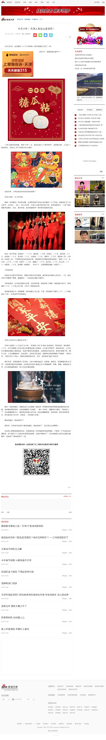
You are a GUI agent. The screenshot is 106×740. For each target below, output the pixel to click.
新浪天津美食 (88, 686)
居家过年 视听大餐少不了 (14, 606)
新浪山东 (65, 713)
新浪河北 (65, 710)
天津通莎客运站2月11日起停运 (88, 145)
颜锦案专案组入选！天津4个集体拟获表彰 (22, 526)
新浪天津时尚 (62, 689)
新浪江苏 (86, 710)
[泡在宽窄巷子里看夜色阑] (82, 195)
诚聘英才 (61, 723)
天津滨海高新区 (72, 695)
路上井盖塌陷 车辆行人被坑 (15, 629)
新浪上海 (65, 707)
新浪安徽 (79, 710)
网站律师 (69, 723)
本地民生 (35, 19)
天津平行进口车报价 (86, 97)
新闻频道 (27, 19)
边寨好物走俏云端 (80, 65)
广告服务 (37, 723)
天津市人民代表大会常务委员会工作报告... (92, 139)
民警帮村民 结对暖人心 (13, 617)
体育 (48, 2)
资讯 (24, 2)
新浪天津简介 (29, 723)
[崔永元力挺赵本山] (82, 231)
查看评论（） (68, 496)
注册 (103, 2)
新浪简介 (19, 723)
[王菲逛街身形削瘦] (97, 217)
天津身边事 (69, 686)
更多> (103, 178)
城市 (36, 2)
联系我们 (45, 723)
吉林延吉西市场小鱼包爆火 (83, 55)
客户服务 (53, 723)
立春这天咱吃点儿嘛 (11, 549)
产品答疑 (86, 723)
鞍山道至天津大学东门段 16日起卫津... (90, 135)
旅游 (30, 2)
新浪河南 (57, 707)
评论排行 (90, 110)
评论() (64, 530)
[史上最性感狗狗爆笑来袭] (97, 195)
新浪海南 (57, 713)
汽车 (53, 2)
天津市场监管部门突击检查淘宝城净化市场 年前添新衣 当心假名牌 (35, 594)
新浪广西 (72, 713)
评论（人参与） (26, 34)
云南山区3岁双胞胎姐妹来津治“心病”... (90, 132)
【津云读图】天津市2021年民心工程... (90, 115)
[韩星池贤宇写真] (82, 181)
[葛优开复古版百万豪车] (97, 231)
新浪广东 (79, 707)
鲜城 (42, 2)
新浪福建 (94, 707)
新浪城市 (50, 707)
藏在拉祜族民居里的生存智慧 (84, 58)
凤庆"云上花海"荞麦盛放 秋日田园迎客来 (88, 62)
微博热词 (99, 110)
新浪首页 (9, 2)
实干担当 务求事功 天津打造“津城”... (90, 118)
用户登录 (96, 2)
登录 (2, 512)
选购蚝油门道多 (9, 583)
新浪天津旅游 (99, 686)
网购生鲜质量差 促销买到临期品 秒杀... (91, 142)
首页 (3, 699)
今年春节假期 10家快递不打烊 (16, 560)
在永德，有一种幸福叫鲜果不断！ (85, 68)
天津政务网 (61, 695)
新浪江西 (50, 713)
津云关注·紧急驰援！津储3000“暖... (89, 121)
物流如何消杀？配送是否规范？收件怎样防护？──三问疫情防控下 (34, 537)
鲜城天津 (78, 686)
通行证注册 (78, 723)
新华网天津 (91, 695)
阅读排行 (80, 110)
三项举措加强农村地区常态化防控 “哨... (91, 125)
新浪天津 (17, 2)
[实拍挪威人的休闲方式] (97, 181)
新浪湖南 (57, 710)
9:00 (28, 699)
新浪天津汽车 (73, 689)
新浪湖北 (50, 710)
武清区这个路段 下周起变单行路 (17, 571)
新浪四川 (86, 707)
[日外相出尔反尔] (82, 217)
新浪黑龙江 (95, 710)
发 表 (70, 512)
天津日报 (83, 695)
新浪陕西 (72, 710)
